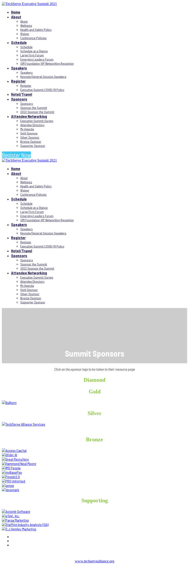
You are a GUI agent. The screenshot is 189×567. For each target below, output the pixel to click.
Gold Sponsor (29, 133)
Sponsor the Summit (33, 108)
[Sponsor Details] (9, 402)
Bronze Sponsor (30, 141)
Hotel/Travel (21, 94)
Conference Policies (33, 38)
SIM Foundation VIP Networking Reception (47, 63)
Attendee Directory (32, 125)
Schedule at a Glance (34, 51)
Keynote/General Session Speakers (43, 77)
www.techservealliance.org (94, 561)
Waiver (24, 34)
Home (15, 12)
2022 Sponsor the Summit (37, 112)
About (16, 17)
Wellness (26, 25)
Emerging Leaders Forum (36, 59)
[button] (16, 154)
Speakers (19, 68)
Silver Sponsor (29, 137)
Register (18, 81)
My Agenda (27, 129)
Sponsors (19, 99)
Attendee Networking (29, 116)
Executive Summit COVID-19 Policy (42, 90)
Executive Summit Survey (36, 121)
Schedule (19, 42)
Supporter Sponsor (32, 146)
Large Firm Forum (32, 55)
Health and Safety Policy (36, 30)
